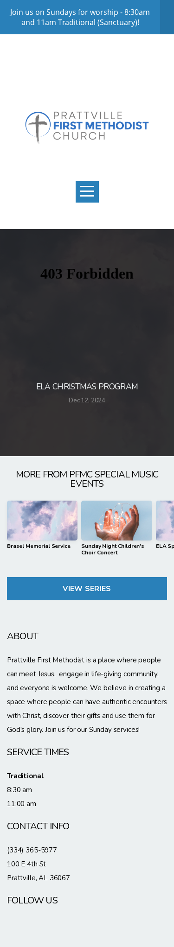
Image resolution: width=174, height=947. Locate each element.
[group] (42, 528)
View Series (87, 589)
